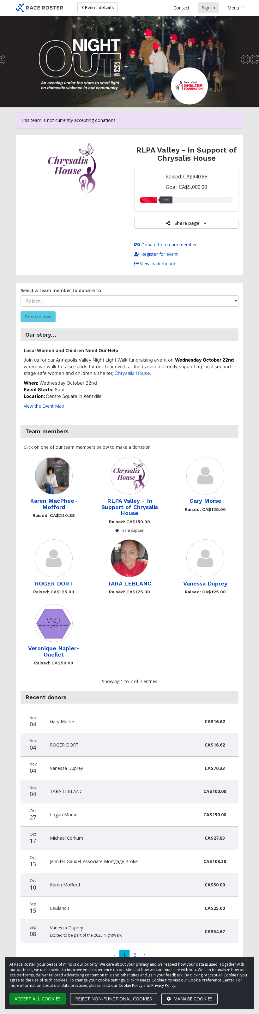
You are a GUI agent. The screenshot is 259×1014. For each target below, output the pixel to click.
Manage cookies (192, 999)
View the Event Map (44, 406)
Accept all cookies (38, 999)
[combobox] (129, 301)
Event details (99, 7)
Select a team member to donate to (61, 290)
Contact (181, 8)
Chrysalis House (132, 373)
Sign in (208, 7)
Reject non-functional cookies (113, 999)
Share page (187, 223)
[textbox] (129, 301)
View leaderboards (158, 264)
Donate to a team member (168, 245)
